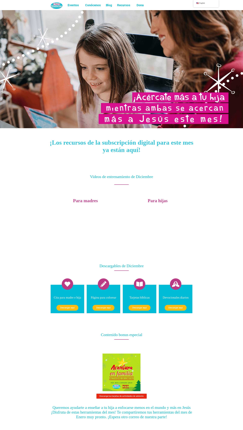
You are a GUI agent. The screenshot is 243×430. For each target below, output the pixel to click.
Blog (109, 5)
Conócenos (93, 5)
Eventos (73, 5)
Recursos (123, 5)
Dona (140, 5)
